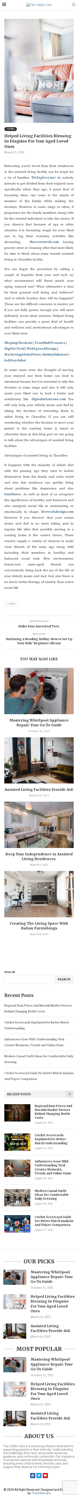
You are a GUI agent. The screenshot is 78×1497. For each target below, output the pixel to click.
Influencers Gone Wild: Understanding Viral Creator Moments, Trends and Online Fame (53, 1167)
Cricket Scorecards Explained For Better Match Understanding (51, 1139)
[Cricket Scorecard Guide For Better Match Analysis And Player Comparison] (17, 1224)
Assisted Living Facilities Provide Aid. (39, 789)
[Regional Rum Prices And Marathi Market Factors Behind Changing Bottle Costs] (17, 1113)
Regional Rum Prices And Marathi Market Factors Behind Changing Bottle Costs (53, 1112)
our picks (39, 1261)
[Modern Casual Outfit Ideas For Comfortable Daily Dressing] (17, 1197)
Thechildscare (41, 1493)
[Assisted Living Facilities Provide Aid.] (39, 760)
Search (9, 972)
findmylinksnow (55, 355)
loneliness (12, 494)
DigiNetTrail (14, 349)
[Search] (74, 5)
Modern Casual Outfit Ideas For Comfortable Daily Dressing (52, 1195)
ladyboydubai (15, 360)
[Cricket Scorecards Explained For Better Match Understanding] (17, 1142)
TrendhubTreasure (49, 343)
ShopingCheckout (18, 343)
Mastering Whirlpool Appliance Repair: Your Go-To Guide (52, 1277)
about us (39, 1436)
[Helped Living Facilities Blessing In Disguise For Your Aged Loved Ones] (14, 1301)
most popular (39, 1348)
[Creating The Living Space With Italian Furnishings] (39, 894)
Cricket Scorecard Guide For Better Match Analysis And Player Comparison (54, 1221)
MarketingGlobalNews (22, 355)
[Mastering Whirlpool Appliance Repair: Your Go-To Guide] (39, 691)
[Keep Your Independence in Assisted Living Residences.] (39, 825)
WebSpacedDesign (42, 349)
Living (11, 603)
